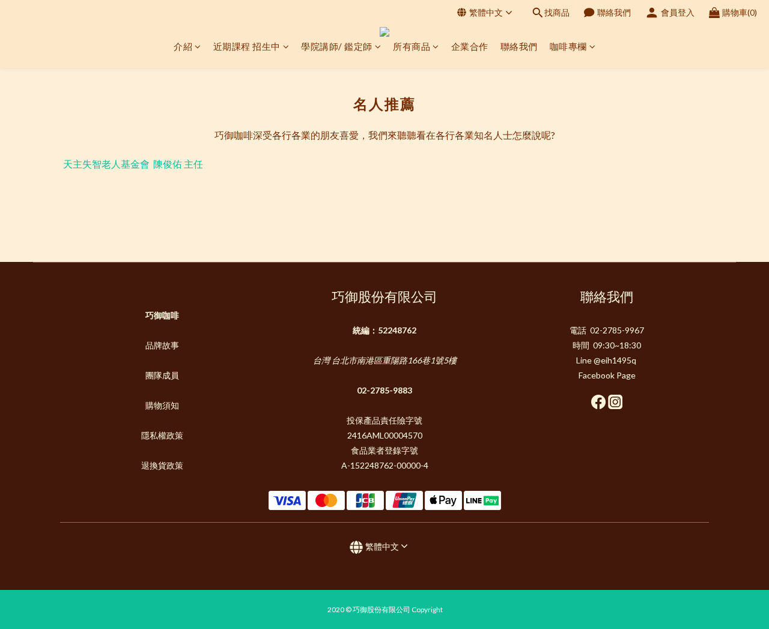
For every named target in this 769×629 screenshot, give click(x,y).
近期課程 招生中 (247, 46)
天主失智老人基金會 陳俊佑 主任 (133, 163)
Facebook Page (607, 375)
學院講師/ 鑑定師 (336, 46)
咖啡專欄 (568, 46)
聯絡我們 (519, 46)
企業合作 (469, 46)
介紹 (183, 46)
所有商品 (411, 46)
